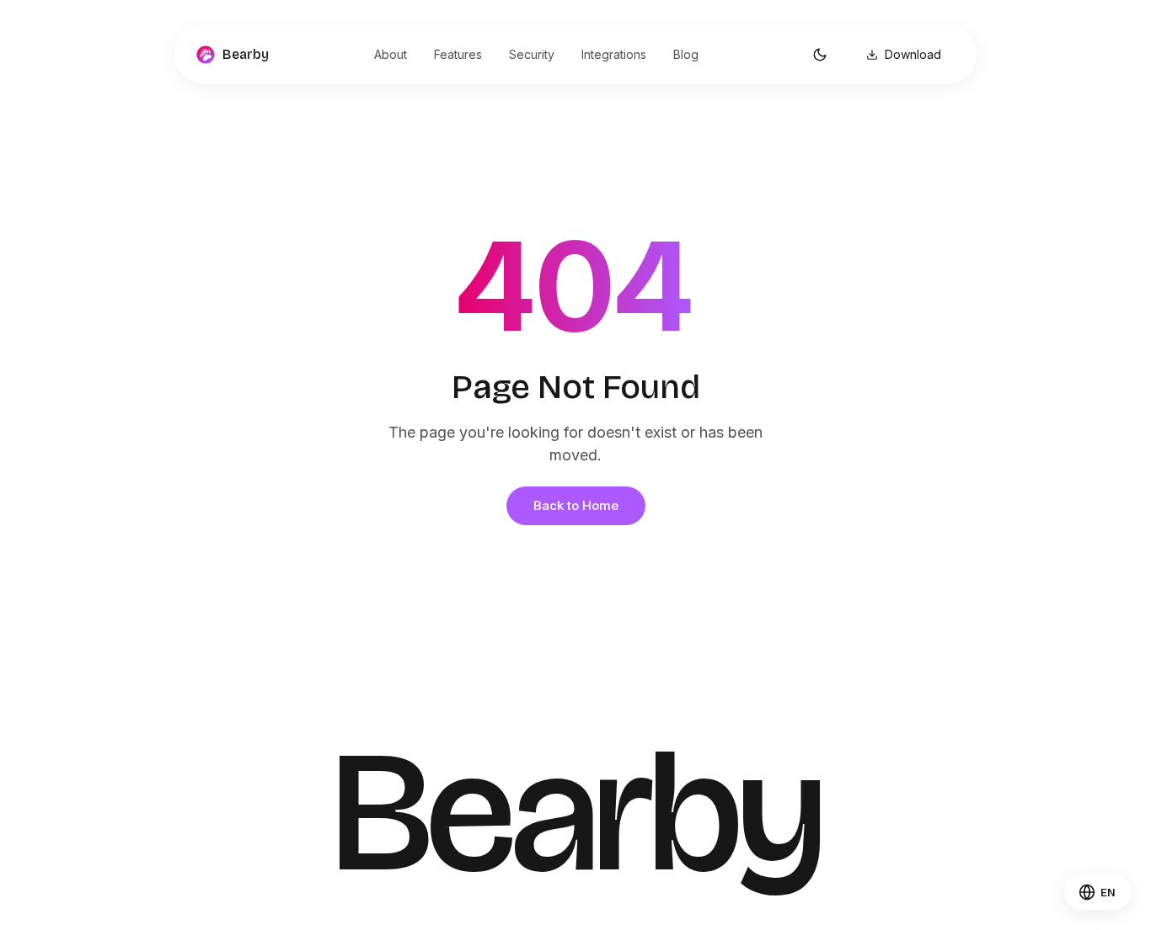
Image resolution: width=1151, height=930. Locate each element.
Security (531, 54)
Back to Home (575, 505)
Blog (686, 54)
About (390, 54)
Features (458, 54)
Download (913, 54)
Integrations (613, 54)
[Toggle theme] (820, 55)
